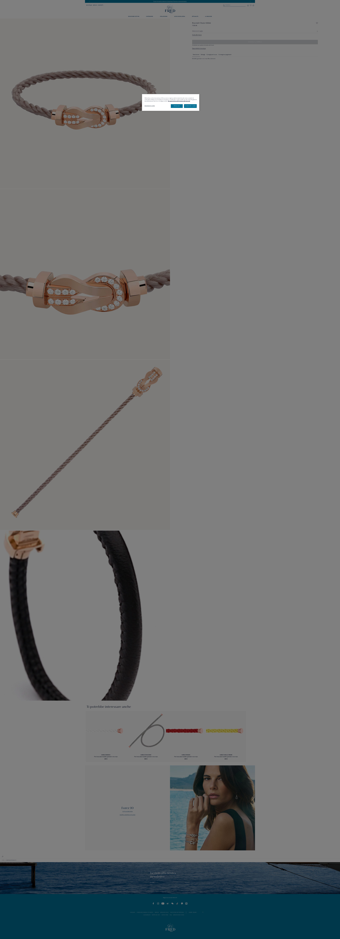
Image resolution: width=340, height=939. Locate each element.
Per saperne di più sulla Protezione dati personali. (179, 101)
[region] (170, 102)
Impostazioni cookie (149, 105)
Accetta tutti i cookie (190, 105)
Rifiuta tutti (177, 105)
